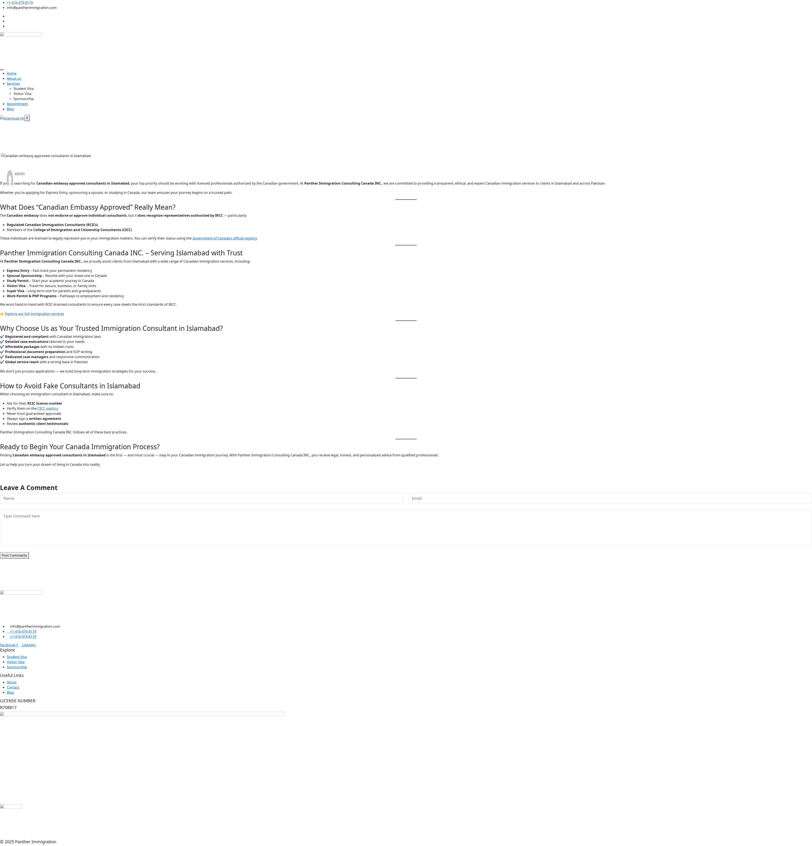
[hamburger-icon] (1, 69)
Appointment (17, 103)
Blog (10, 109)
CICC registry (47, 408)
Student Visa (24, 88)
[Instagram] (8, 21)
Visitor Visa (22, 93)
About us (14, 78)
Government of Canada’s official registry (224, 238)
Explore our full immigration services (34, 313)
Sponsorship (24, 98)
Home (11, 73)
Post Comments (14, 555)
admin (20, 173)
